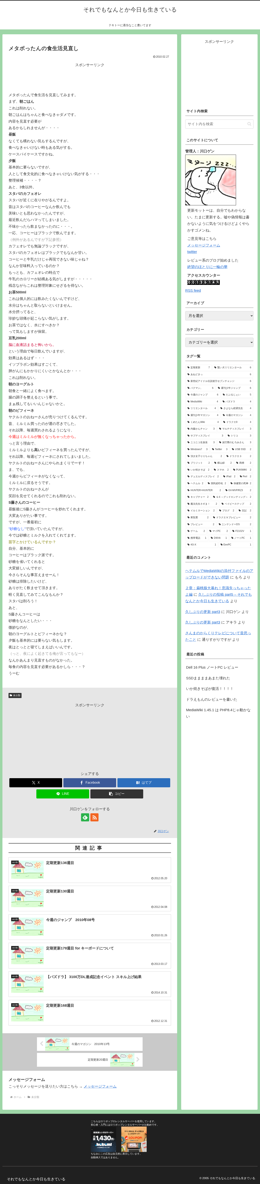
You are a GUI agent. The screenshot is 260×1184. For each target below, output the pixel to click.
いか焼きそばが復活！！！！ (210, 689)
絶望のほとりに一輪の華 (207, 267)
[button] (116, 793)
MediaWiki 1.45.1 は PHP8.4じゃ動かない (218, 713)
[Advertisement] (90, 77)
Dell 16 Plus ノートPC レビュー (212, 667)
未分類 (16, 695)
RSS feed (193, 291)
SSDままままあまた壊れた (208, 678)
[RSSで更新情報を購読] (94, 817)
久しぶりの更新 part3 (202, 612)
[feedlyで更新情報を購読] (85, 817)
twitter (192, 252)
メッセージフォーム (100, 1086)
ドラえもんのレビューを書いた (211, 699)
